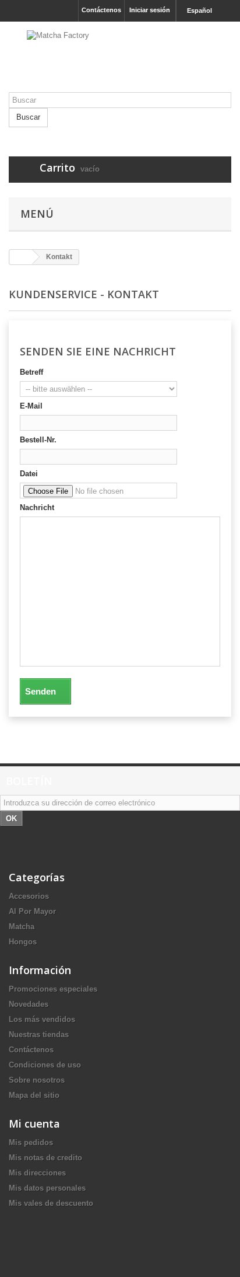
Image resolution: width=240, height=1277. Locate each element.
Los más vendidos (42, 1019)
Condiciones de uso (45, 1064)
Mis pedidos (31, 1142)
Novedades (28, 1004)
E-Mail (31, 406)
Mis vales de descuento (51, 1203)
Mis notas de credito (45, 1157)
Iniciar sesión (149, 9)
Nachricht (37, 507)
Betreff (31, 372)
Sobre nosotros (37, 1080)
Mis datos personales (47, 1188)
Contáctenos (101, 9)
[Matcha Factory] (120, 61)
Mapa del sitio (34, 1095)
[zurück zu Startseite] (21, 257)
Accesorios (29, 896)
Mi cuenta (34, 1123)
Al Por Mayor (32, 911)
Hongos (23, 941)
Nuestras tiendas (39, 1034)
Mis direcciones (37, 1172)
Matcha (21, 926)
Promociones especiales (53, 989)
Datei (29, 473)
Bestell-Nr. (38, 439)
